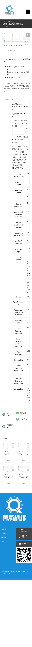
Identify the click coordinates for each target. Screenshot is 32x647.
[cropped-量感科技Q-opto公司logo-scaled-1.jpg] (9, 4)
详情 (9, 460)
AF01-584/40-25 (23, 476)
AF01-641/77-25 (8, 453)
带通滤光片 (26, 86)
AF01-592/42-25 (8, 476)
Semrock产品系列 (10, 86)
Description (6, 100)
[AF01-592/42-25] (8, 469)
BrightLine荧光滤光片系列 (21, 83)
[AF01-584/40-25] (23, 469)
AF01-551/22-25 (23, 453)
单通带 (19, 86)
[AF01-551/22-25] (23, 446)
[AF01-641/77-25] (8, 446)
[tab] (6, 100)
